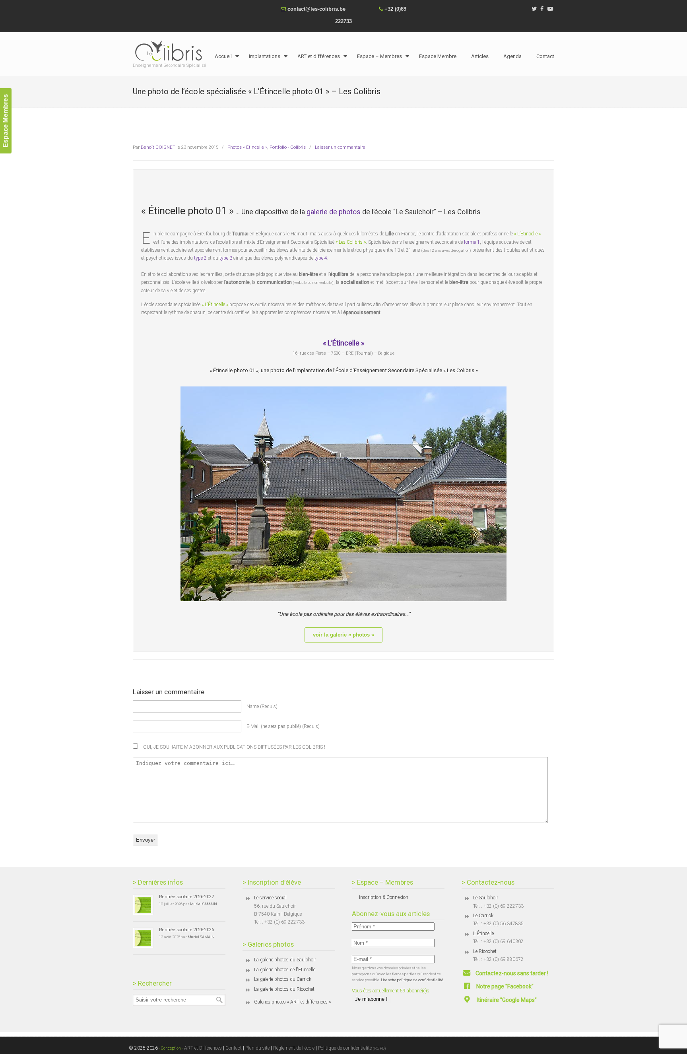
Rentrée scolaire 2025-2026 (186, 929)
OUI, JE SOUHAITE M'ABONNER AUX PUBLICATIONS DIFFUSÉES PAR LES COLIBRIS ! (233, 747)
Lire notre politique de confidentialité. (412, 980)
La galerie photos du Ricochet (284, 989)
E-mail (283, 726)
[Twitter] (534, 9)
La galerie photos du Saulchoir (285, 960)
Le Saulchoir (485, 898)
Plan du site (257, 1048)
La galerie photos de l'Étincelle (284, 969)
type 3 (225, 258)
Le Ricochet (485, 951)
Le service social (270, 898)
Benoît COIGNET (158, 147)
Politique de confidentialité (352, 1048)
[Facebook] (542, 9)
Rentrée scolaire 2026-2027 (186, 896)
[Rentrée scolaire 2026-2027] (143, 905)
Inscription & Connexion (383, 897)
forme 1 (472, 242)
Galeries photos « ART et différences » (292, 1002)
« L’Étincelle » (343, 343)
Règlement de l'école (293, 1048)
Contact (233, 1048)
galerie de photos (334, 212)
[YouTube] (550, 9)
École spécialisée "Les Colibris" (170, 50)
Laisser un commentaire (340, 147)
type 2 (200, 258)
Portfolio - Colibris (288, 147)
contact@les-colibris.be (316, 9)
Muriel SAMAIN (203, 904)
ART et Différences (202, 1048)
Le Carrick (483, 915)
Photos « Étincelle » (247, 147)
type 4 (320, 258)
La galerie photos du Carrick (282, 979)
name (262, 706)
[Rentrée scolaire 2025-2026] (143, 938)
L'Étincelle (483, 933)
